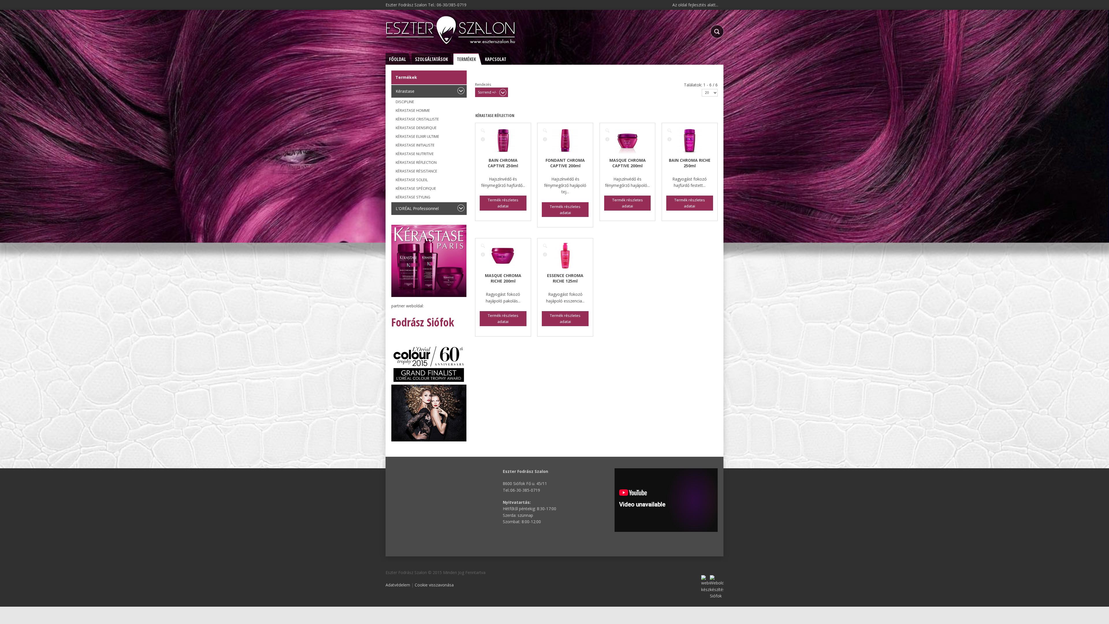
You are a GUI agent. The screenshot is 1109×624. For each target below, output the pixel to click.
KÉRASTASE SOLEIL (412, 179)
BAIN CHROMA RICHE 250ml (689, 162)
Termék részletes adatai (483, 139)
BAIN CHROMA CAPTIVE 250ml (503, 162)
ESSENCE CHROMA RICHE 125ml (565, 278)
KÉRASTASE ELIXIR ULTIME (417, 136)
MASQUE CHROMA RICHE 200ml (503, 278)
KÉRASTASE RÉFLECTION (416, 162)
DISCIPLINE (405, 101)
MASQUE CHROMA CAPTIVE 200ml (627, 162)
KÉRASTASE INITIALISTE (415, 145)
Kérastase (405, 91)
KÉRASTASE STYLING (413, 197)
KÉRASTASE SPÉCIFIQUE (416, 188)
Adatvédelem (398, 585)
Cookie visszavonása (434, 585)
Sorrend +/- (487, 92)
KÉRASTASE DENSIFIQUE (416, 127)
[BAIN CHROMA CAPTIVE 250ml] (483, 130)
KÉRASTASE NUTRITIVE (415, 153)
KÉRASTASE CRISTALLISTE (417, 119)
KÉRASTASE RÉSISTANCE (416, 171)
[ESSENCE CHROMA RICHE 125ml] (545, 246)
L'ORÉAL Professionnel (417, 208)
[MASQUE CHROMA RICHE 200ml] (483, 246)
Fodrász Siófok (422, 322)
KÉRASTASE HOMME (413, 110)
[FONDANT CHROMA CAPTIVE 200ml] (545, 130)
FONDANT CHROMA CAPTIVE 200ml (565, 162)
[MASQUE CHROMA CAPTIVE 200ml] (607, 130)
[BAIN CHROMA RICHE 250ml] (669, 130)
